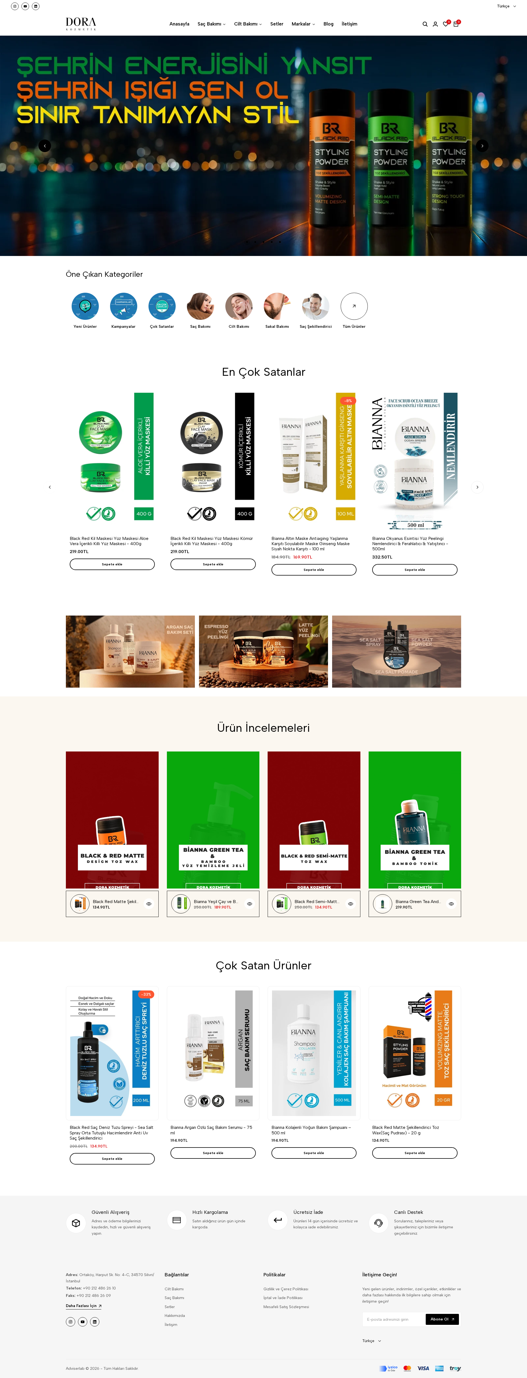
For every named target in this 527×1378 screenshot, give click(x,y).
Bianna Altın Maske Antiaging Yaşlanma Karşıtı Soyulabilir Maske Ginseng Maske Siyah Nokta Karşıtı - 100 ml (310, 543)
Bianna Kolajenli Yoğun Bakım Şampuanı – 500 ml (311, 1130)
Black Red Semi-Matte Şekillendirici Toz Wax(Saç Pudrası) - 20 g (318, 901)
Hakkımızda (175, 1315)
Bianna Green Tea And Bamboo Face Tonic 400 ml (419, 901)
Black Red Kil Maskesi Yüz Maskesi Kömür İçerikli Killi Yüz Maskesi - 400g (211, 541)
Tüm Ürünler (354, 326)
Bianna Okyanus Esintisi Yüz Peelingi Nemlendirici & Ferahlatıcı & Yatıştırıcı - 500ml (410, 543)
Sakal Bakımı (277, 326)
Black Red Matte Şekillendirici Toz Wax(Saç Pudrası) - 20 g (116, 901)
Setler (170, 1307)
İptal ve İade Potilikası (283, 1298)
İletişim (171, 1324)
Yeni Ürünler (85, 326)
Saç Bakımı (200, 326)
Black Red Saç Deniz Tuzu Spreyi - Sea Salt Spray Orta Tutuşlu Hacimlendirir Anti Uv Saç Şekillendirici (111, 1132)
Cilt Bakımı (239, 326)
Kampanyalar (123, 326)
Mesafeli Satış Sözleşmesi (286, 1307)
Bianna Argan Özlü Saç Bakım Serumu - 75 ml (211, 1130)
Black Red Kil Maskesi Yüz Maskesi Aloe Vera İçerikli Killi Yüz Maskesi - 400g (109, 541)
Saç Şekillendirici (316, 326)
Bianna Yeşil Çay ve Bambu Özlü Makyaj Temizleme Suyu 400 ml (217, 901)
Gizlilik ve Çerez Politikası (286, 1289)
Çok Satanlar (162, 326)
